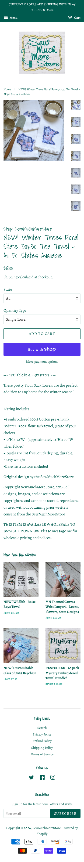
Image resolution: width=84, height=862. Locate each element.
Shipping (11, 277)
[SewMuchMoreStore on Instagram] (52, 778)
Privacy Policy (42, 734)
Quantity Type (15, 310)
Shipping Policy (42, 747)
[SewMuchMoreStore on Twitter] (31, 778)
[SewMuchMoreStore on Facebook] (42, 778)
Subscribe (65, 813)
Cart (77, 17)
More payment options (42, 361)
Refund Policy (42, 741)
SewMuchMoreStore (46, 828)
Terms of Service (42, 754)
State (8, 289)
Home (7, 89)
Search (42, 727)
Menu (13, 17)
